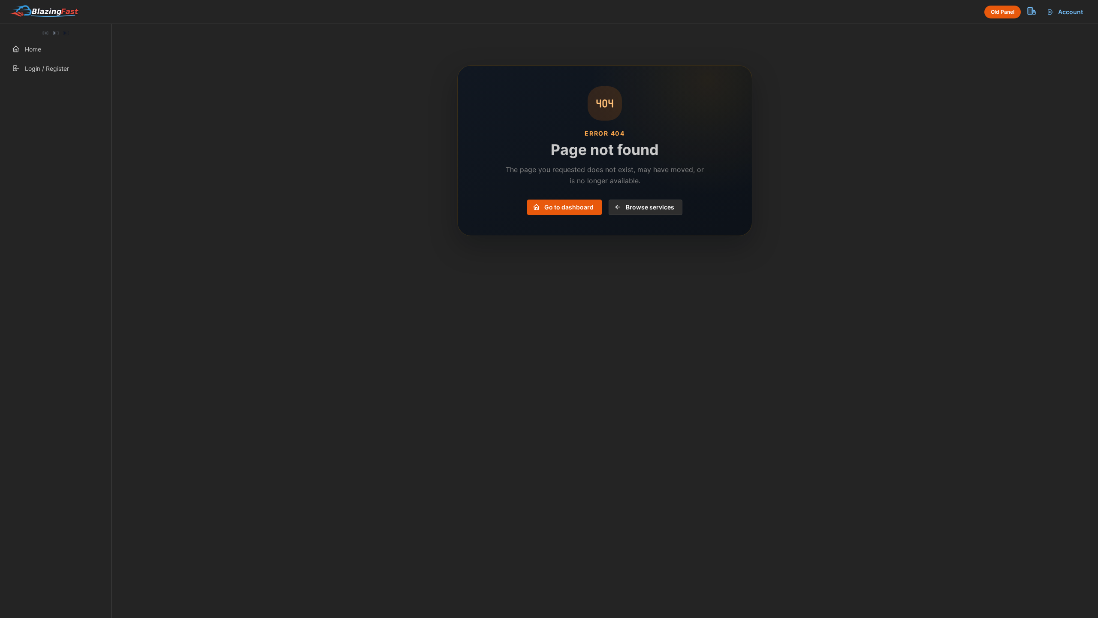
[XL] (66, 33)
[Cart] (1031, 11)
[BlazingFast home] (44, 12)
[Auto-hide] (45, 33)
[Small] (56, 33)
